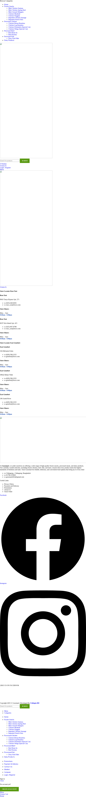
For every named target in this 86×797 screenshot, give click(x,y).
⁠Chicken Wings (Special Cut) (18, 29)
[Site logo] (26, 157)
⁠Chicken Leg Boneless (15, 25)
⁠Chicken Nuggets (14, 16)
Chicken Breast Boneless (16, 23)
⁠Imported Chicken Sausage (17, 18)
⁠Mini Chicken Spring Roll (17, 10)
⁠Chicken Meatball (14, 14)
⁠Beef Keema (12, 34)
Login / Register (9, 775)
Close (2, 781)
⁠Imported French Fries (15, 19)
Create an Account (9, 789)
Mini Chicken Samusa (15, 8)
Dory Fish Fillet (13, 38)
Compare (7, 772)
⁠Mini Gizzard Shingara (15, 12)
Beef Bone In (12, 33)
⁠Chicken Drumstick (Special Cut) (19, 27)
